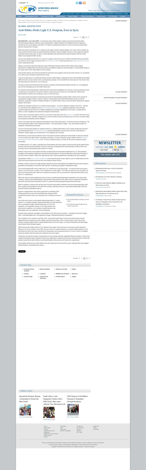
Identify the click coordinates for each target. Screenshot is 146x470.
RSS (61, 427)
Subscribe (63, 429)
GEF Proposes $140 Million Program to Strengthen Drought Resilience (77, 399)
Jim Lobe (23, 35)
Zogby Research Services (80, 61)
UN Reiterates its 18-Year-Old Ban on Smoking (109, 176)
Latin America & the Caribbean (89, 13)
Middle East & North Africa (106, 13)
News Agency (43, 10)
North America (119, 13)
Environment (60, 16)
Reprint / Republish (65, 430)
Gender (122, 16)
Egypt (25, 202)
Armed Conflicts (35, 20)
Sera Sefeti (22, 417)
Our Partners (80, 427)
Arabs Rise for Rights (24, 20)
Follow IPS (96, 426)
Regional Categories (57, 22)
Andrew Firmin (99, 187)
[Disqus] (54, 360)
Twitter (95, 427)
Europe (77, 13)
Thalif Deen (99, 179)
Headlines (80, 20)
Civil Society (113, 16)
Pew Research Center (40, 130)
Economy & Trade (47, 16)
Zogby (74, 276)
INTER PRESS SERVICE (48, 8)
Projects (48, 22)
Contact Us (80, 426)
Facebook (96, 429)
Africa (64, 13)
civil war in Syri (70, 115)
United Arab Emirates (44, 277)
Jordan (26, 274)
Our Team (79, 432)
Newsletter (63, 426)
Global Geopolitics (52, 20)
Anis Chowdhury (100, 172)
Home (20, 16)
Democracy (43, 20)
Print (86, 37)
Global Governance (87, 16)
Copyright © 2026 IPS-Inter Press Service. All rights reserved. (67, 446)
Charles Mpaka (47, 419)
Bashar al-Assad (61, 269)
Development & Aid (31, 16)
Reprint (75, 37)
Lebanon (43, 274)
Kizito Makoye (71, 417)
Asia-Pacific (70, 13)
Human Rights (73, 16)
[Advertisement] (54, 304)
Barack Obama (45, 269)
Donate (79, 429)
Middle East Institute (62, 274)
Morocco (75, 274)
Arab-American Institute (52, 61)
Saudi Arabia (28, 276)
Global (126, 13)
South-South (101, 16)
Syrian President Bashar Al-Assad (51, 108)
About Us (79, 430)
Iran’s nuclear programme (39, 158)
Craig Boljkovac (100, 206)
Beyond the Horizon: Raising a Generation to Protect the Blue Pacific (29, 399)
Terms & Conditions (90, 446)
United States (60, 276)
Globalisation (73, 20)
